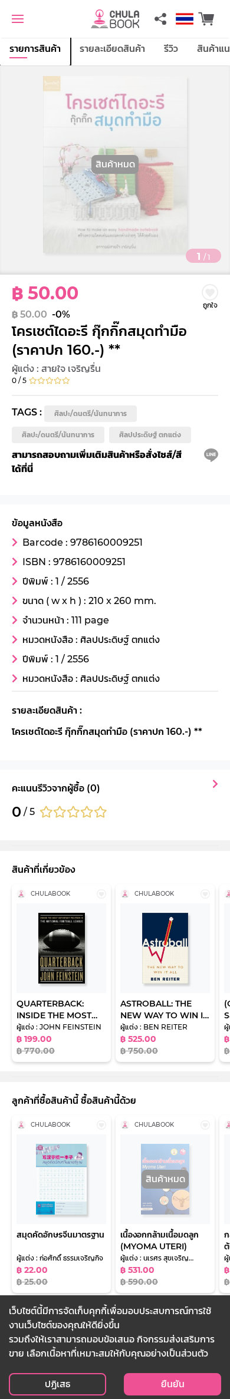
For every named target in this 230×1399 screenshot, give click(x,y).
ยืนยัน (173, 1384)
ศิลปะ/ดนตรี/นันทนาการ (90, 413)
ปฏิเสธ (57, 1384)
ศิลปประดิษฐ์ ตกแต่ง (150, 434)
